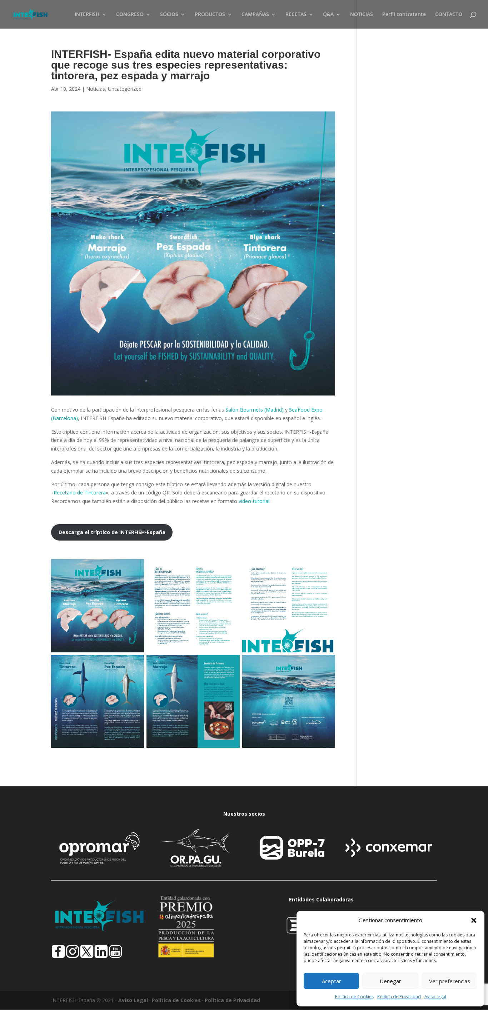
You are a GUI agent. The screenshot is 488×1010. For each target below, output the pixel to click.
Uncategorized (124, 88)
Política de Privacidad (399, 997)
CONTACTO (448, 15)
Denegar (390, 981)
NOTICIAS (361, 15)
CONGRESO (130, 15)
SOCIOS (169, 15)
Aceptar (331, 981)
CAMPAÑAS (255, 15)
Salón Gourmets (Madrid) (254, 409)
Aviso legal (435, 997)
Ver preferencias (449, 981)
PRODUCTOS (210, 15)
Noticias (95, 88)
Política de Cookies (354, 997)
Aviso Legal (133, 1000)
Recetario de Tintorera (80, 492)
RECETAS (296, 15)
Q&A (328, 15)
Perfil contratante (404, 15)
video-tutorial (254, 501)
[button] (473, 920)
